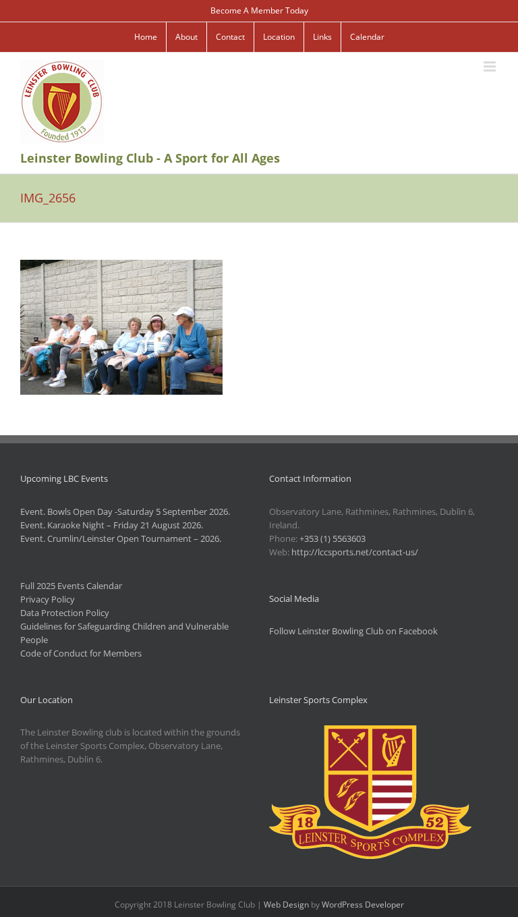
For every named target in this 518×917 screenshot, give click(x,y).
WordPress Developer (363, 904)
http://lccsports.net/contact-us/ (354, 552)
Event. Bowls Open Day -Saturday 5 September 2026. (125, 511)
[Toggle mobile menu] (491, 66)
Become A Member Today (259, 10)
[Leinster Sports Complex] (370, 732)
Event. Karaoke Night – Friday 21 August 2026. (111, 525)
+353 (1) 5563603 (332, 538)
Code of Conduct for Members (81, 653)
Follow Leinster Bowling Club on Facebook (353, 631)
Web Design (286, 904)
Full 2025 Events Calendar (71, 586)
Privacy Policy (47, 599)
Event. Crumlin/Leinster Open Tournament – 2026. (120, 538)
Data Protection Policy (64, 613)
